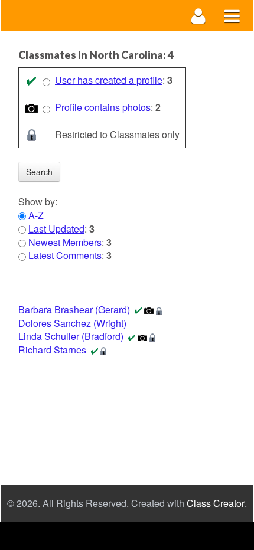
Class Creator (216, 503)
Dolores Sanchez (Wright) (72, 323)
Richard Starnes (52, 349)
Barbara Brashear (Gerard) (74, 309)
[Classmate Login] (198, 15)
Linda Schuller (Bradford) (70, 336)
